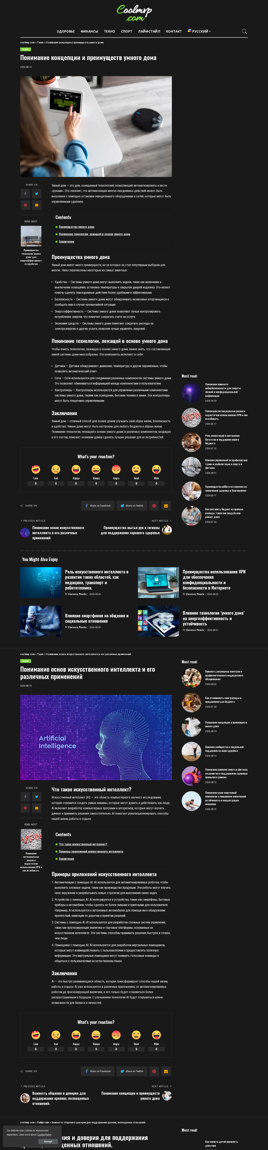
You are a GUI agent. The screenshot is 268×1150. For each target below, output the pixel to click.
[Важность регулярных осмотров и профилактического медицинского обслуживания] (191, 678)
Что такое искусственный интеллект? (83, 844)
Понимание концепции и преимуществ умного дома (226, 724)
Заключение (66, 241)
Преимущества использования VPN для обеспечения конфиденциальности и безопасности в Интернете (214, 579)
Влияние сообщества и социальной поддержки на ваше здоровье (224, 749)
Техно (26, 49)
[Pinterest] (25, 205)
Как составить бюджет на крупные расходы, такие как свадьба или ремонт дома (224, 513)
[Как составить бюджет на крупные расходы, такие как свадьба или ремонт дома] (191, 516)
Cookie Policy (44, 1134)
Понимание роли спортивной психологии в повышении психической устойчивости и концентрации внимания (225, 798)
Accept (48, 1141)
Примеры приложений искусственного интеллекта (91, 851)
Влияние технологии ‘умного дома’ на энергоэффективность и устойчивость (213, 618)
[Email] (36, 205)
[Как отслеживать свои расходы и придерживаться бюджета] (191, 702)
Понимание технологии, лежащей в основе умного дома (94, 234)
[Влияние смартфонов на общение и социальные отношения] (40, 621)
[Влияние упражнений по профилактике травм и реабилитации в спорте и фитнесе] (191, 467)
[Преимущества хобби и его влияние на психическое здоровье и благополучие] (191, 491)
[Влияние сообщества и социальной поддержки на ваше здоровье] (191, 751)
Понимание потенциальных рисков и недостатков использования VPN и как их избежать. (226, 415)
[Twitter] (36, 193)
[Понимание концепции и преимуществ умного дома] (191, 727)
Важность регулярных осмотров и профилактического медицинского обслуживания (224, 675)
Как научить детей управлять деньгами (221, 1143)
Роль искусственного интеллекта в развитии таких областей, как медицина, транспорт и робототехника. (97, 579)
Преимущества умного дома (76, 226)
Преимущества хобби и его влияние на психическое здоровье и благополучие (226, 488)
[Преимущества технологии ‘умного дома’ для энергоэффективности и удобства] (31, 236)
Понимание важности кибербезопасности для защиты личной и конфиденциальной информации (223, 390)
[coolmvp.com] (134, 13)
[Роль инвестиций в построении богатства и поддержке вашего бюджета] (191, 442)
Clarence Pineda (77, 594)
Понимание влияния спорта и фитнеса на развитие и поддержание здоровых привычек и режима (226, 773)
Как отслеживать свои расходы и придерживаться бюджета (223, 700)
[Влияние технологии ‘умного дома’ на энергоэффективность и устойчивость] (158, 621)
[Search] (245, 31)
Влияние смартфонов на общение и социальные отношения (97, 618)
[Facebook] (25, 193)
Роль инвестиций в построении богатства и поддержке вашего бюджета (222, 439)
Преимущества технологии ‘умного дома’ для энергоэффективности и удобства (31, 256)
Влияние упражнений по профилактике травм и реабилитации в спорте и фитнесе (226, 464)
